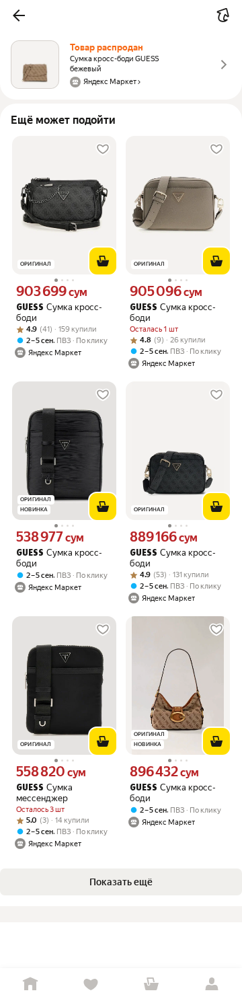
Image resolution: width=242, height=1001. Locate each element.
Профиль (212, 984)
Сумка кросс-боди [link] (59, 312)
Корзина (151, 984)
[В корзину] (103, 261)
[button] (19, 15)
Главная (30, 984)
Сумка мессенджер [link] (44, 792)
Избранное (91, 984)
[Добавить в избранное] (103, 149)
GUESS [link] (30, 307)
